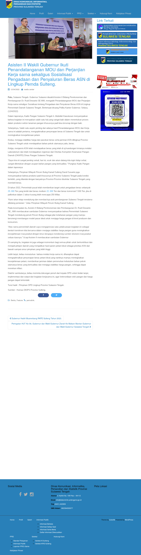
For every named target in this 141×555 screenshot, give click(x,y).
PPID (79, 13)
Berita (13, 300)
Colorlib (112, 519)
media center (29, 89)
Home (32, 13)
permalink (30, 300)
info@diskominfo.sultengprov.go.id (69, 500)
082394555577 (67, 508)
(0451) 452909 (60, 504)
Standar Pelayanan (20, 540)
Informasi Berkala (46, 524)
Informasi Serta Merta (48, 529)
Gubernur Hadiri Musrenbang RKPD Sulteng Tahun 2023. (36, 318)
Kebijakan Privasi (123, 13)
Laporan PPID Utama (21, 546)
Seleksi (91, 13)
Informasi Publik (64, 13)
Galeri (50, 13)
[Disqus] (50, 366)
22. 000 (50, 191)
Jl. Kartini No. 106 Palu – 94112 (69, 495)
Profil (41, 13)
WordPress (129, 519)
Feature (20, 300)
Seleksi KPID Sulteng (43, 543)
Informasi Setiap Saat (48, 527)
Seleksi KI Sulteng (42, 540)
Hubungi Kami (106, 13)
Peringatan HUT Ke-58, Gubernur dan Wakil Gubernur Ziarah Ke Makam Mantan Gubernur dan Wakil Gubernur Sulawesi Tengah (51, 325)
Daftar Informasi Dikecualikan (51, 532)
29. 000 (11, 191)
